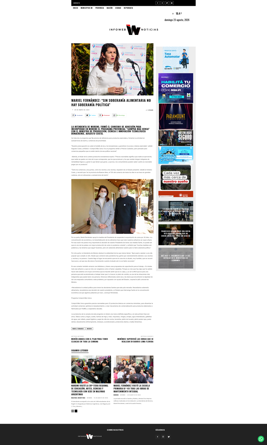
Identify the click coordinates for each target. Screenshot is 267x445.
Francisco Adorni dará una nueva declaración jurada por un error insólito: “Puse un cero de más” (175, 234)
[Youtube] (171, 3)
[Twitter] (167, 3)
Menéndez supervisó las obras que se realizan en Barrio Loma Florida (135, 340)
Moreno (116, 395)
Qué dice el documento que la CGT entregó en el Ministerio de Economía (175, 258)
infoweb (150, 110)
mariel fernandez (78, 329)
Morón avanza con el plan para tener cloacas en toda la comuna (89, 340)
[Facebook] (157, 3)
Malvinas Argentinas (78, 397)
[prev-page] (72, 411)
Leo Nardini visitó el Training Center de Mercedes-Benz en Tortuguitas (176, 211)
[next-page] (76, 411)
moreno (89, 329)
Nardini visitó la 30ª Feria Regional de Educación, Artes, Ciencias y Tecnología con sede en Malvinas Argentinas (89, 390)
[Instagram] (162, 3)
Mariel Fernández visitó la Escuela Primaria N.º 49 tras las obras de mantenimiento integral (132, 388)
